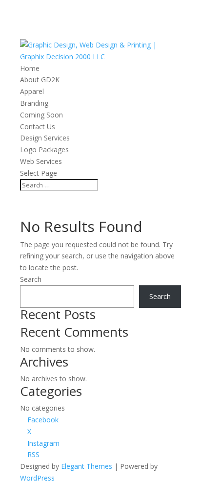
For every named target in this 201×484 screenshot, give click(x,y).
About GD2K (40, 79)
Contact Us (37, 126)
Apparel (32, 91)
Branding (34, 103)
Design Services (45, 137)
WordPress (37, 478)
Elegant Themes (86, 466)
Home (30, 68)
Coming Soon (41, 114)
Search (30, 279)
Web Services (41, 161)
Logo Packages (44, 149)
